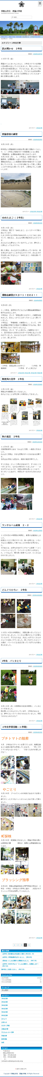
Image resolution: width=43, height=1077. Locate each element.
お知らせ (4, 1022)
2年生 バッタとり (11, 661)
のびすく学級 (5, 1025)
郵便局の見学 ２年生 (13, 379)
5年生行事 (4, 1012)
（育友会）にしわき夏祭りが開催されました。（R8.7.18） (19, 960)
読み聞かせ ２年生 (12, 48)
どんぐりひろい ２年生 (14, 590)
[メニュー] (40, 3)
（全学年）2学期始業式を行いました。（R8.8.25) (16, 957)
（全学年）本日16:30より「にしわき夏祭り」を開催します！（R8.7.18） (20, 965)
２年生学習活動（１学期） (15, 727)
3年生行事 (34, 373)
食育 (2, 1042)
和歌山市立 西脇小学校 (11, 11)
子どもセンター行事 (7, 1032)
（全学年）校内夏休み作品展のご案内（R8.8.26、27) (17, 954)
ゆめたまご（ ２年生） (13, 217)
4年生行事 (4, 1008)
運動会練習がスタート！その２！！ (20, 295)
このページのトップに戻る (21, 1069)
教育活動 (4, 1039)
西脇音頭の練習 (10, 134)
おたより (4, 1019)
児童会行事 (4, 1029)
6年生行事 (4, 1015)
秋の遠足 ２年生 (11, 436)
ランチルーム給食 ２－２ (15, 525)
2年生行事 (39, 128)
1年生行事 (33, 211)
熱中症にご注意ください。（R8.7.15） (13, 969)
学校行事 (39, 373)
